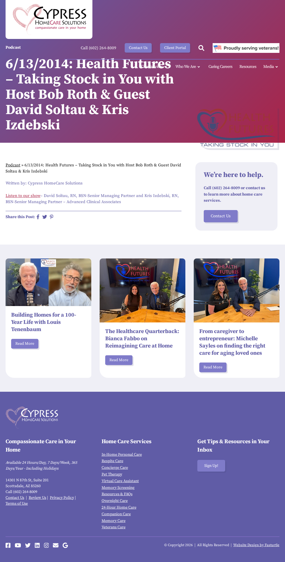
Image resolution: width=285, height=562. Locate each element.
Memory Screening (118, 487)
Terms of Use (17, 503)
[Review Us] (65, 545)
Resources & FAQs (117, 494)
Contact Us (138, 47)
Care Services (152, 66)
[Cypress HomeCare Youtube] (18, 545)
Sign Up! (211, 465)
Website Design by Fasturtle (256, 545)
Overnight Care (115, 500)
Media (268, 66)
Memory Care (114, 520)
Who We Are (185, 66)
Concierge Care (115, 467)
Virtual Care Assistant (120, 481)
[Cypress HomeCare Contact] (55, 545)
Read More (24, 343)
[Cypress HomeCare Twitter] (28, 545)
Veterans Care (114, 527)
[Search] (201, 48)
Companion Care (116, 514)
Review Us (37, 497)
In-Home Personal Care (122, 454)
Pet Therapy (112, 474)
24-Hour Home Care (119, 507)
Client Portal (175, 47)
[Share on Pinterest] (51, 217)
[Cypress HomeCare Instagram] (46, 545)
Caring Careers (220, 66)
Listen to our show (23, 195)
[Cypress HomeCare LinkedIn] (37, 545)
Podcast (13, 165)
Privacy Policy (62, 497)
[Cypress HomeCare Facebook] (8, 545)
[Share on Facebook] (38, 217)
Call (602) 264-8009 (98, 48)
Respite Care (112, 461)
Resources (247, 66)
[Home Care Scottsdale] (49, 19)
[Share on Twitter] (44, 217)
